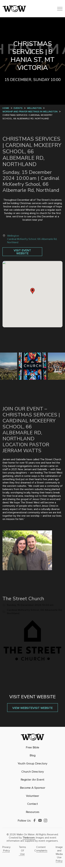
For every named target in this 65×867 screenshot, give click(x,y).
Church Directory (32, 771)
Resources (32, 812)
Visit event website (22, 252)
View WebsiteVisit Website (32, 708)
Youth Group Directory (32, 763)
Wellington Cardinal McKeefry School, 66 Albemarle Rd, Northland (32, 239)
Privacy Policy (6, 848)
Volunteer (32, 796)
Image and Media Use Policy (59, 854)
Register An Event (32, 779)
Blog (33, 755)
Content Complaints (40, 848)
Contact (32, 804)
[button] (32, 291)
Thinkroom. (28, 837)
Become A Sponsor (32, 788)
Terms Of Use (22, 850)
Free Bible (32, 747)
